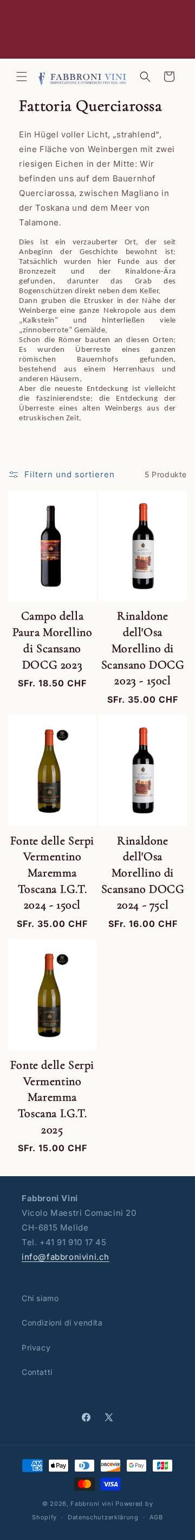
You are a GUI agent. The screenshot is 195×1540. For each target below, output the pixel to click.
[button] (22, 77)
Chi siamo (40, 1298)
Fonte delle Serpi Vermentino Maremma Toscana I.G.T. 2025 (52, 1097)
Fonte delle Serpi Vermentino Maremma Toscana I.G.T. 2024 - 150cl (52, 873)
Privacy (36, 1347)
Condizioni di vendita (62, 1322)
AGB (156, 1517)
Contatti (37, 1372)
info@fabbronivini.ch (65, 1257)
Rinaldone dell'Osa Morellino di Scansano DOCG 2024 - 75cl (143, 873)
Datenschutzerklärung (103, 1517)
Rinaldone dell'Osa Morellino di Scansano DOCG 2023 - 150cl (143, 648)
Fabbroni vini (91, 1503)
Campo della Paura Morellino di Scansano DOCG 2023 (52, 640)
